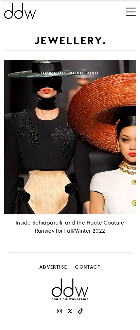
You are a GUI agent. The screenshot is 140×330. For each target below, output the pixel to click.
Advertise (53, 267)
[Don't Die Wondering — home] (45, 11)
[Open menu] (130, 11)
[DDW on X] (70, 311)
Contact (88, 267)
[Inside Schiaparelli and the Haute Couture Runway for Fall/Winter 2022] (70, 137)
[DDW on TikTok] (80, 311)
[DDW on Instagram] (59, 311)
